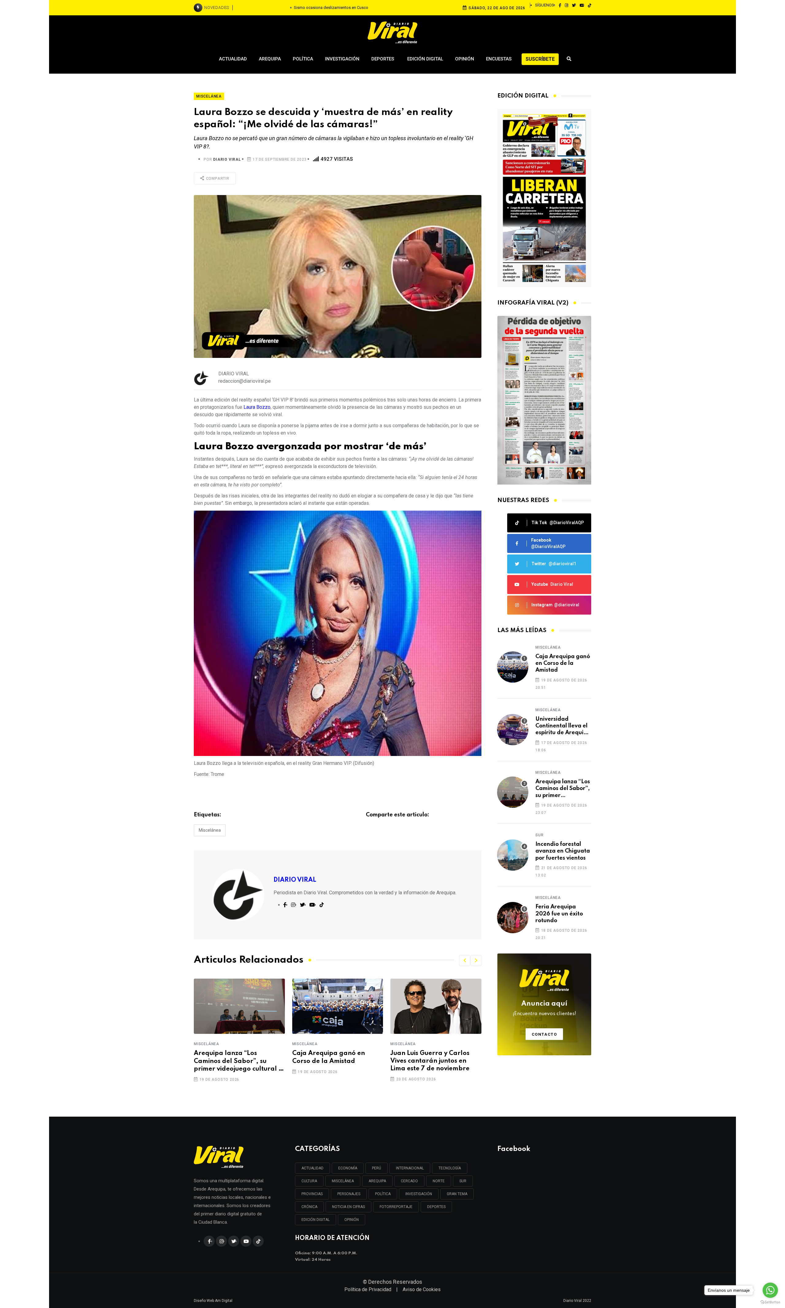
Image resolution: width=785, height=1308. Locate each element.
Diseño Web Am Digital (213, 1300)
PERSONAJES (348, 1194)
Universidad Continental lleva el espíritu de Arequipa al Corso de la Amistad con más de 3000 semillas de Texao (563, 726)
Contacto (544, 1034)
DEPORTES (436, 1207)
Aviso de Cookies (422, 1289)
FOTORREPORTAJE (396, 1207)
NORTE (439, 1181)
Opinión (464, 59)
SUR (462, 1181)
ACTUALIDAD (312, 1168)
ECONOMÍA (347, 1168)
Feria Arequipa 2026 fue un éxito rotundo (559, 913)
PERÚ (376, 1168)
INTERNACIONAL (410, 1168)
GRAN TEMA (457, 1194)
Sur (539, 835)
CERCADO (409, 1181)
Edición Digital (425, 59)
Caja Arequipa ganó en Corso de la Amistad (328, 1057)
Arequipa (270, 59)
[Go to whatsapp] (770, 1290)
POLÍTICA (383, 1194)
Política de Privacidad (367, 1289)
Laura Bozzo (256, 407)
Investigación (342, 59)
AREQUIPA (377, 1181)
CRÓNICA (309, 1207)
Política (303, 59)
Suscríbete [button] (540, 59)
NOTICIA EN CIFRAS (348, 1207)
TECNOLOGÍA (449, 1168)
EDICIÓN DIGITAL (315, 1220)
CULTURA (309, 1181)
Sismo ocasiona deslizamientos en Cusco (331, 7)
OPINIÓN (351, 1220)
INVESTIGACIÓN (418, 1194)
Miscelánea (210, 830)
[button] (464, 960)
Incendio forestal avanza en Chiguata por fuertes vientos (562, 851)
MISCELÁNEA (343, 1181)
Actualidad (233, 59)
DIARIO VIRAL (227, 159)
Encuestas (498, 59)
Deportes (383, 59)
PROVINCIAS (312, 1194)
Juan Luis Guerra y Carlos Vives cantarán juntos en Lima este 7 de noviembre (429, 1061)
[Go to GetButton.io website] (770, 1302)
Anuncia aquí (544, 1008)
